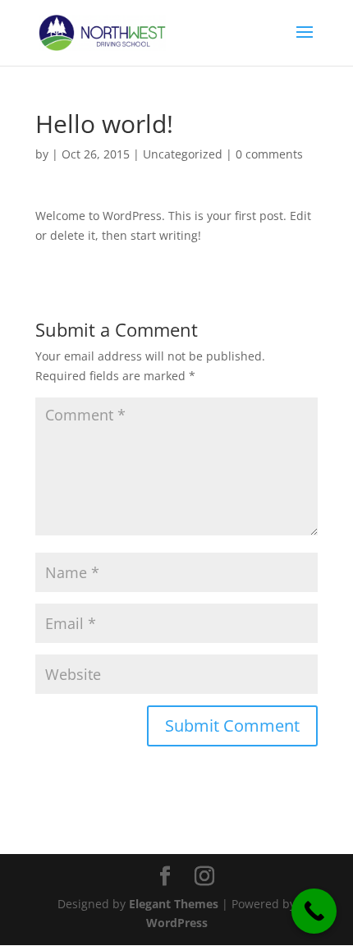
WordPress (177, 922)
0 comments (269, 154)
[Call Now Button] (314, 911)
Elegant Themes (173, 904)
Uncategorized (182, 154)
